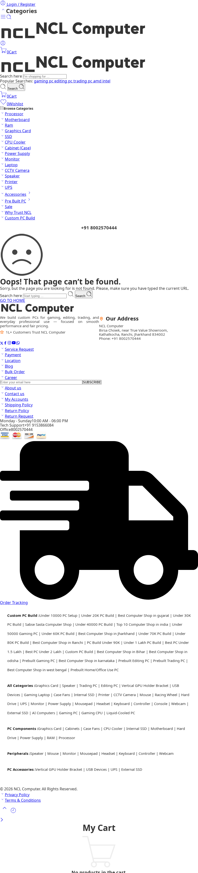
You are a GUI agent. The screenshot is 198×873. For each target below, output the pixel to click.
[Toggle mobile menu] (3, 18)
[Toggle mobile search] (9, 18)
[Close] (2, 820)
